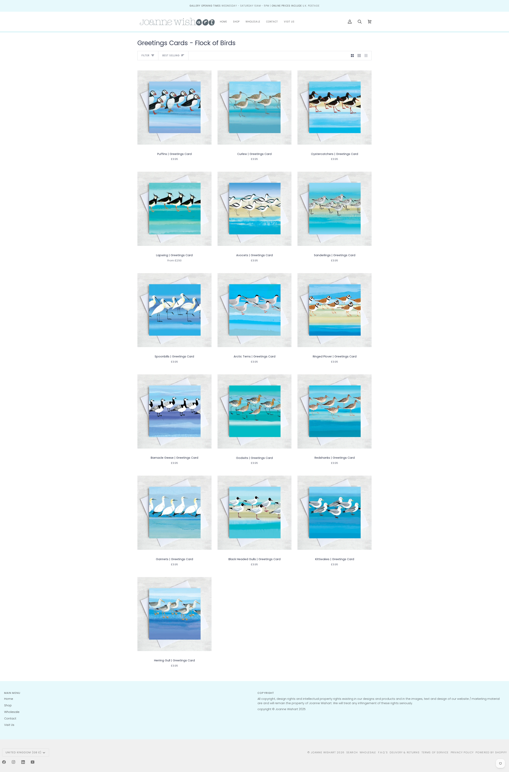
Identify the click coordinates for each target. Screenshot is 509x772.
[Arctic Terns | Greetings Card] (255, 310)
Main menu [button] (12, 693)
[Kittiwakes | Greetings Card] (334, 513)
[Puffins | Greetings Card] (174, 107)
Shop (8, 705)
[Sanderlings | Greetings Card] (334, 209)
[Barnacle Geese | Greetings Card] (174, 411)
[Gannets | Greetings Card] (174, 513)
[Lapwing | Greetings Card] (174, 209)
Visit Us (9, 725)
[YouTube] (32, 762)
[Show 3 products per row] (359, 55)
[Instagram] (13, 762)
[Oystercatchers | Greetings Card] (334, 107)
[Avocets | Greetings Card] (255, 209)
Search (352, 752)
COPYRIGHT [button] (265, 693)
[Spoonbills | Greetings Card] (174, 310)
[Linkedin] (23, 762)
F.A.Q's (383, 752)
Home (8, 699)
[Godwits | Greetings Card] (255, 411)
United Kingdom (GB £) (24, 752)
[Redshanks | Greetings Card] (334, 411)
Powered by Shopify (491, 752)
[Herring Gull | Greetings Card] (174, 614)
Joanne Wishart (323, 752)
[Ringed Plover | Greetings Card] (334, 310)
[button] (236, 22)
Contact (10, 718)
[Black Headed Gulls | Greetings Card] (255, 513)
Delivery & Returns (405, 752)
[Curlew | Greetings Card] (255, 107)
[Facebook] (4, 762)
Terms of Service (435, 752)
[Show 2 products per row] (352, 55)
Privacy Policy (462, 752)
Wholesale (11, 712)
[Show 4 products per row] (367, 55)
